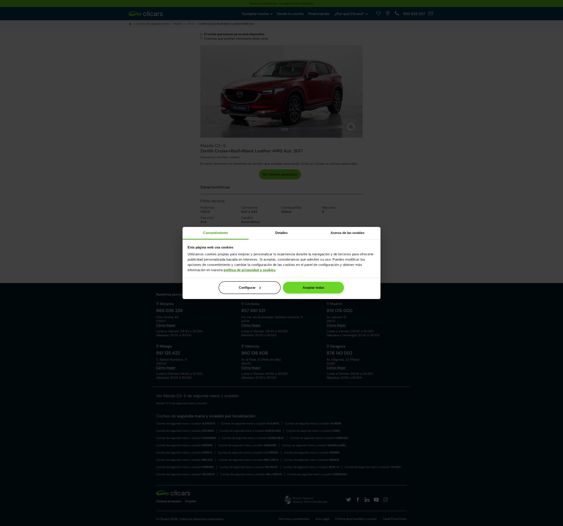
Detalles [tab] (281, 233)
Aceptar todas (313, 287)
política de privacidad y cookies (249, 270)
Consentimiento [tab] (215, 233)
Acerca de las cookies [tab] (347, 233)
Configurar (247, 287)
